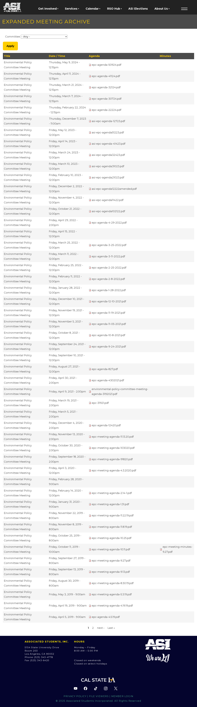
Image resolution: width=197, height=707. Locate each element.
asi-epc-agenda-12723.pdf (108, 121)
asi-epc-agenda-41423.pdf (108, 143)
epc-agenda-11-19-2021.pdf (108, 312)
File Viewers (99, 696)
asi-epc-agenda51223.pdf (108, 132)
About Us (161, 8)
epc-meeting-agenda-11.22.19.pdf (113, 515)
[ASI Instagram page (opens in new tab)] (105, 688)
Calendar (92, 8)
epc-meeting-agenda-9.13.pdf (111, 571)
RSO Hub (114, 8)
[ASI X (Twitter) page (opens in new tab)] (115, 688)
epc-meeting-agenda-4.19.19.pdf (112, 605)
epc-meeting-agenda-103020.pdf (113, 448)
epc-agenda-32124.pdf (106, 87)
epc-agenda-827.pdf (105, 369)
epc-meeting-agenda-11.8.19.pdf (112, 526)
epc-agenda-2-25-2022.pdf (109, 267)
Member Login (122, 696)
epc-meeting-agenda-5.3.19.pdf (112, 594)
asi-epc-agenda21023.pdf (108, 177)
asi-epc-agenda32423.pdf (108, 155)
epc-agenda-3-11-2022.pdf (108, 256)
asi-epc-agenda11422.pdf (107, 200)
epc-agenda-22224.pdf (106, 110)
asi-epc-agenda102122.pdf (108, 211)
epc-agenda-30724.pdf (106, 98)
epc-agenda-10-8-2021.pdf (108, 335)
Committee (12, 36)
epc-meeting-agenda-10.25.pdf (111, 538)
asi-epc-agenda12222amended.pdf (114, 188)
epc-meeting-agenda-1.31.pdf (110, 504)
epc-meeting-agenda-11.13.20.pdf (113, 436)
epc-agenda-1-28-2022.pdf (109, 290)
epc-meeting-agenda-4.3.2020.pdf (114, 470)
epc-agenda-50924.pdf (106, 64)
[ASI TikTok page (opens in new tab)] (95, 688)
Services (71, 8)
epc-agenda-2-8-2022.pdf (108, 279)
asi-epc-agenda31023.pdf (108, 166)
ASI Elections (138, 8)
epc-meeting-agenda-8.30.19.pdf (113, 583)
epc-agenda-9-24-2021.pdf (109, 346)
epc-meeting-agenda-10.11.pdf (111, 549)
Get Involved (47, 8)
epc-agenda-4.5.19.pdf (106, 617)
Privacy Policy (75, 696)
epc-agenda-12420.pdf (106, 425)
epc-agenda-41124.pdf (106, 76)
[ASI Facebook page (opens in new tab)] (85, 688)
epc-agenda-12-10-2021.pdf (109, 301)
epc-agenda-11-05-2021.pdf (109, 324)
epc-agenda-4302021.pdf (108, 380)
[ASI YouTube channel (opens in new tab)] (75, 688)
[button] (184, 9)
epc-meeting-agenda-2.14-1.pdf (112, 493)
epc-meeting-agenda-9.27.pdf (111, 560)
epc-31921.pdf (100, 403)
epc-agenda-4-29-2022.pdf (109, 222)
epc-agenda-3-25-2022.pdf (109, 245)
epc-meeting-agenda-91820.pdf (112, 459)
